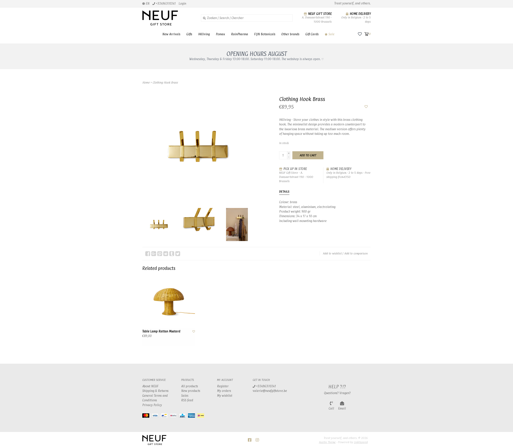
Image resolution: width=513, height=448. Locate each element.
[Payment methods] (146, 416)
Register (223, 386)
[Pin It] (159, 253)
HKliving (204, 34)
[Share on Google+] (153, 253)
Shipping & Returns (155, 391)
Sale (331, 34)
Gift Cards (312, 34)
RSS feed (187, 400)
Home (145, 82)
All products (189, 386)
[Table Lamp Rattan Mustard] (168, 301)
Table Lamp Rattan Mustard (161, 331)
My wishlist (224, 396)
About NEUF (150, 386)
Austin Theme (327, 442)
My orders (224, 391)
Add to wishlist (332, 253)
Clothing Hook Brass (165, 82)
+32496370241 (265, 386)
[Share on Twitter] (177, 253)
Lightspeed (361, 442)
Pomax (220, 34)
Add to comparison (356, 253)
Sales (184, 396)
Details (284, 191)
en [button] (147, 3)
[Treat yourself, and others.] (168, 17)
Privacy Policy (152, 405)
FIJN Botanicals (264, 34)
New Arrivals (171, 34)
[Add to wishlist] (366, 107)
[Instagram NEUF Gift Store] (257, 440)
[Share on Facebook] (147, 253)
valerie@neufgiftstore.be (270, 391)
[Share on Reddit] (165, 253)
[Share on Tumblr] (171, 253)
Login (182, 3)
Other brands (290, 34)
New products (190, 391)
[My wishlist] (360, 34)
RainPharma (239, 34)
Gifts (189, 34)
